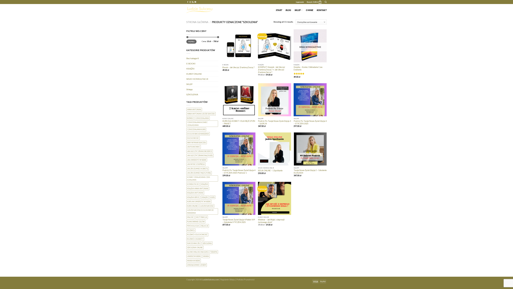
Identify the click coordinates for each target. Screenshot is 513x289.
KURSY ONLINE (194, 74)
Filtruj (191, 42)
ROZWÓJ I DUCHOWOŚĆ (197, 234)
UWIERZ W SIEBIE (194, 256)
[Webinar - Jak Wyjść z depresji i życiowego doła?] (274, 198)
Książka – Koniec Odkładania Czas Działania (308, 68)
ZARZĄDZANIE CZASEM (196, 265)
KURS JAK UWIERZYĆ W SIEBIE (199, 201)
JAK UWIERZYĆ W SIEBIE (196, 160)
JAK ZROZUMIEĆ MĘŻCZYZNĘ (199, 173)
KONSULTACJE (193, 184)
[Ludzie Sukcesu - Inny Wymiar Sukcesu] (199, 10)
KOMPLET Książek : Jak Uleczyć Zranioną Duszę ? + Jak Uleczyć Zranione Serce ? (271, 69)
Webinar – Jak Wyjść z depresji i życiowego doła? (271, 220)
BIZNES (190, 118)
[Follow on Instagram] (190, 2)
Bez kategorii (192, 58)
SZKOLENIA (192, 94)
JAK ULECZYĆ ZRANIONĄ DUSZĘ (200, 155)
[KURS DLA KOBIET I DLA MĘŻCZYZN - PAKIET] (238, 99)
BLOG (288, 10)
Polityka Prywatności (245, 279)
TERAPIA (213, 252)
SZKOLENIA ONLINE (195, 247)
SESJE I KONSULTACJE (197, 79)
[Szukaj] (326, 2)
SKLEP (298, 10)
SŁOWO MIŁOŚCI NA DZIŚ (197, 252)
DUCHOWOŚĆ (193, 138)
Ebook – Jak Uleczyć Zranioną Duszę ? (238, 67)
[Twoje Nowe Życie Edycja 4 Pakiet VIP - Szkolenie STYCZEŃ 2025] (238, 198)
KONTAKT (322, 10)
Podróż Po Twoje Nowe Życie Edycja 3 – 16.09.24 (274, 122)
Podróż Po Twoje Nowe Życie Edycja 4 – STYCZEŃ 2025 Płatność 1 (238, 171)
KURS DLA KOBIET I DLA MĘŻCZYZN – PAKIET (238, 122)
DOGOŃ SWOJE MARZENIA (198, 134)
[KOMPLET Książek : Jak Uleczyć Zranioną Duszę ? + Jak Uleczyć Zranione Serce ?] (274, 45)
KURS (212, 197)
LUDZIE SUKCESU (206, 206)
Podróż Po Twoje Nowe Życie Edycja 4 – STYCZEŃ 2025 (310, 122)
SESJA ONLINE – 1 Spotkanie (270, 170)
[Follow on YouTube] (195, 2)
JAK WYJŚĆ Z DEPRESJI (196, 164)
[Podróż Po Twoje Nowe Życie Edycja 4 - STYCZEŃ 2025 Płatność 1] (238, 149)
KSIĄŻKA (204, 184)
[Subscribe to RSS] (193, 2)
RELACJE (204, 226)
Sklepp (189, 89)
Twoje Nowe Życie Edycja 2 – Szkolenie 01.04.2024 (310, 171)
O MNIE (309, 10)
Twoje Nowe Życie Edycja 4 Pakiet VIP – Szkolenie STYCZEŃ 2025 (238, 220)
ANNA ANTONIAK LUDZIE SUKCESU (201, 114)
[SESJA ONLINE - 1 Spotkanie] (274, 149)
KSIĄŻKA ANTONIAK (195, 193)
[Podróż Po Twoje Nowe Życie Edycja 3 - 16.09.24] (274, 99)
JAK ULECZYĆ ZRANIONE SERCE (199, 151)
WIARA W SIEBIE (193, 261)
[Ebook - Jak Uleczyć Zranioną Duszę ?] (238, 45)
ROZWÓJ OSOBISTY (195, 239)
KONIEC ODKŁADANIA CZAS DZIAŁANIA (198, 178)
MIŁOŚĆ (190, 217)
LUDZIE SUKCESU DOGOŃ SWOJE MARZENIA (200, 211)
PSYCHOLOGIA (193, 226)
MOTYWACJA (201, 217)
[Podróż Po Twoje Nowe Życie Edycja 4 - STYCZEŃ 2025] (310, 99)
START (279, 10)
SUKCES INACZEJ (193, 243)
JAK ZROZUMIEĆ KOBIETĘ (197, 169)
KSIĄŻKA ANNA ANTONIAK (197, 188)
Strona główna (197, 22)
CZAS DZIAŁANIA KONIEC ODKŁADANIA (197, 123)
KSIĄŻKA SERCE (193, 197)
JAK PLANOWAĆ (193, 147)
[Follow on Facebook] (188, 2)
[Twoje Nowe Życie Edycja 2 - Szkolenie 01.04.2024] (310, 149)
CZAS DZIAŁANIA (202, 118)
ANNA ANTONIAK (194, 109)
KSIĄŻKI (190, 68)
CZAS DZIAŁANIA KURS (196, 129)
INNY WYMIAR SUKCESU (196, 142)
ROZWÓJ (191, 230)
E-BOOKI (190, 63)
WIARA (206, 256)
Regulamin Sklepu (227, 279)
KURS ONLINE (192, 206)
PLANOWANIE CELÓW (196, 221)
